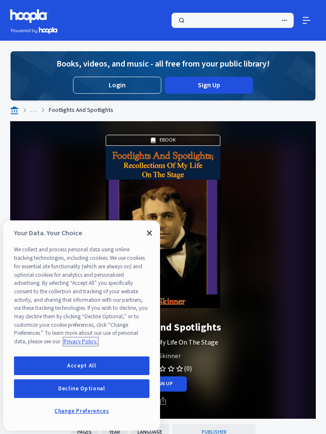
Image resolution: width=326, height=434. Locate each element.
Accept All (81, 366)
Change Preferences (81, 411)
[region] (81, 325)
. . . (34, 110)
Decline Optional (81, 388)
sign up (163, 383)
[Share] (163, 401)
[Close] (149, 233)
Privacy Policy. (81, 341)
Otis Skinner (163, 356)
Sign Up (209, 85)
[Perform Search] (232, 20)
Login (117, 85)
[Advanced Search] (284, 20)
